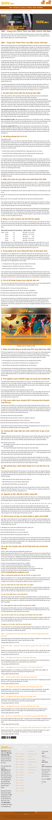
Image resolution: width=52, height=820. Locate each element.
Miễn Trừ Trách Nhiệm (33, 769)
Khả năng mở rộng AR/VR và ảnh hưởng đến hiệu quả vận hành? (18, 390)
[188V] (8, 3)
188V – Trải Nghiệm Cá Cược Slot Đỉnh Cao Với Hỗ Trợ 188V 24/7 (22, 667)
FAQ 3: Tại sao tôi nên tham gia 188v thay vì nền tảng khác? (16, 565)
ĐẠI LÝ (30, 756)
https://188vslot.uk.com (46, 757)
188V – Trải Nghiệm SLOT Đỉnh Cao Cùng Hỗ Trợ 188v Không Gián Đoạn (20, 780)
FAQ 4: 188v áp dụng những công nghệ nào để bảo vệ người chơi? (18, 566)
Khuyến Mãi (31, 759)
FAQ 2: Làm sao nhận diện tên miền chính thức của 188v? (16, 563)
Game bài (31, 772)
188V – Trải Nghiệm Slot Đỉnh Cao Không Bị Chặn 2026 (18, 657)
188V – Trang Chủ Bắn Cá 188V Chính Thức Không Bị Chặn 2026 (20, 790)
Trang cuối (13, 737)
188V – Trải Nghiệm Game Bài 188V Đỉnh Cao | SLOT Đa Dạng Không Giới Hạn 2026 (20, 753)
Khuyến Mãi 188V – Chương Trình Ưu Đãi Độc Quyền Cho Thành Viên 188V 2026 (20, 756)
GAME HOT (31, 751)
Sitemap (26, 814)
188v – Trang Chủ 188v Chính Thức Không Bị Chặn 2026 (19, 677)
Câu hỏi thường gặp (33, 767)
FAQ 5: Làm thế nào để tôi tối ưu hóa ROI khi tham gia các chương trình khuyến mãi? (22, 568)
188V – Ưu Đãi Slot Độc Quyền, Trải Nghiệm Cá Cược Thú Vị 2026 (20, 782)
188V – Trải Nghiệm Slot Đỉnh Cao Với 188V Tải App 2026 (20, 785)
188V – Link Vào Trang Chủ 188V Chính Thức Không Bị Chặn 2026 (20, 788)
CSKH (30, 764)
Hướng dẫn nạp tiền (33, 762)
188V (35, 452)
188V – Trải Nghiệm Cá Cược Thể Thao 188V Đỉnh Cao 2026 (20, 706)
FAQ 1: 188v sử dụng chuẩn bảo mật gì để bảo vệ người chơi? (17, 551)
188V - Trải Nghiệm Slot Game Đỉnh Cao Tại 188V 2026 (18, 696)
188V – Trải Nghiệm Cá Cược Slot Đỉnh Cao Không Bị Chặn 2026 (21, 687)
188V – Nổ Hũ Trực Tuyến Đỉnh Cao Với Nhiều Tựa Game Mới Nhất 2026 (24, 716)
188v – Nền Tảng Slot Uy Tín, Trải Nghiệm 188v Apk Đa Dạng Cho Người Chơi (26, 727)
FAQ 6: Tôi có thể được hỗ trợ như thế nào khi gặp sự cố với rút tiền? (18, 570)
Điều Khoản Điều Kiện (33, 754)
